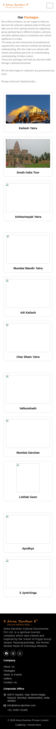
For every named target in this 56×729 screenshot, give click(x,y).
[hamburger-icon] (50, 5)
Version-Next (34, 725)
